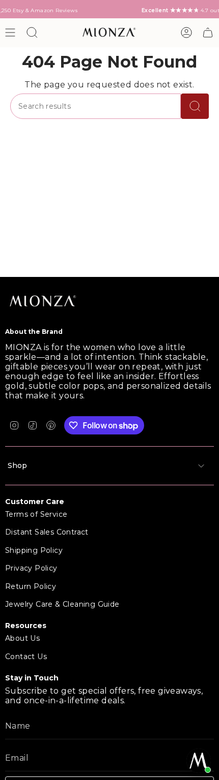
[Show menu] (10, 32)
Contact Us (26, 656)
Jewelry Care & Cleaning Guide (62, 604)
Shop (17, 465)
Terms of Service (36, 514)
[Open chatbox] (198, 760)
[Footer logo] (43, 301)
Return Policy (30, 586)
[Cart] (207, 32)
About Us (22, 638)
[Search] (195, 106)
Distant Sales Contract (47, 532)
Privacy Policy (31, 568)
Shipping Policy (34, 550)
